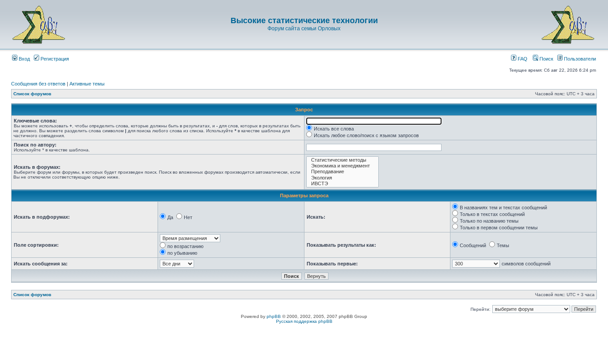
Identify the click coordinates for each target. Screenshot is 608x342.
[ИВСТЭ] (342, 184)
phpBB (274, 316)
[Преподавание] (342, 172)
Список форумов (32, 93)
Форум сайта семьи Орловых (304, 28)
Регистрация (54, 58)
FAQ (521, 58)
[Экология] (342, 178)
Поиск (545, 58)
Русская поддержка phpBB (304, 321)
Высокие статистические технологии (304, 20)
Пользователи (579, 58)
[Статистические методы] (342, 160)
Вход (23, 58)
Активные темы (87, 83)
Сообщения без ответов (38, 83)
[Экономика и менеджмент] (342, 166)
